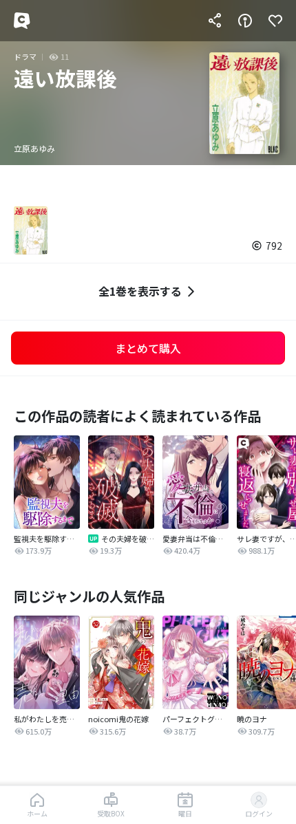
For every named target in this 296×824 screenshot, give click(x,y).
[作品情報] (245, 21)
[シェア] (215, 21)
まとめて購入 (148, 348)
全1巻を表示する (140, 291)
